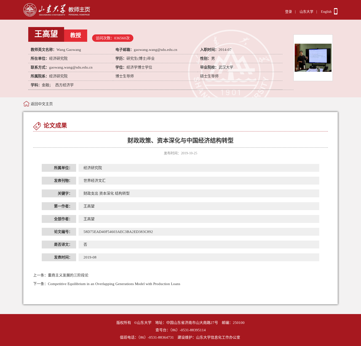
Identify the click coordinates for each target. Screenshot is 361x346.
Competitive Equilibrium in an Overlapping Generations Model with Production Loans (106, 284)
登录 (288, 12)
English (326, 12)
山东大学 (306, 12)
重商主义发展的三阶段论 (60, 275)
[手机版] (335, 13)
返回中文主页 (42, 104)
